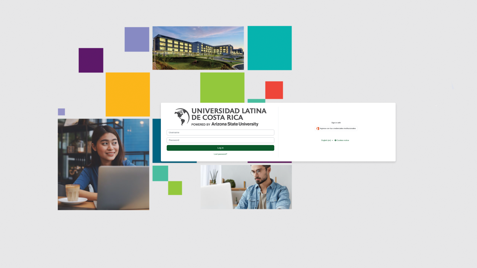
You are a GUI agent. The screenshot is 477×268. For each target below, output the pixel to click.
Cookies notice (342, 140)
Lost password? (220, 154)
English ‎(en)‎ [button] (326, 140)
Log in (220, 148)
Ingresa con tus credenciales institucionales (337, 128)
